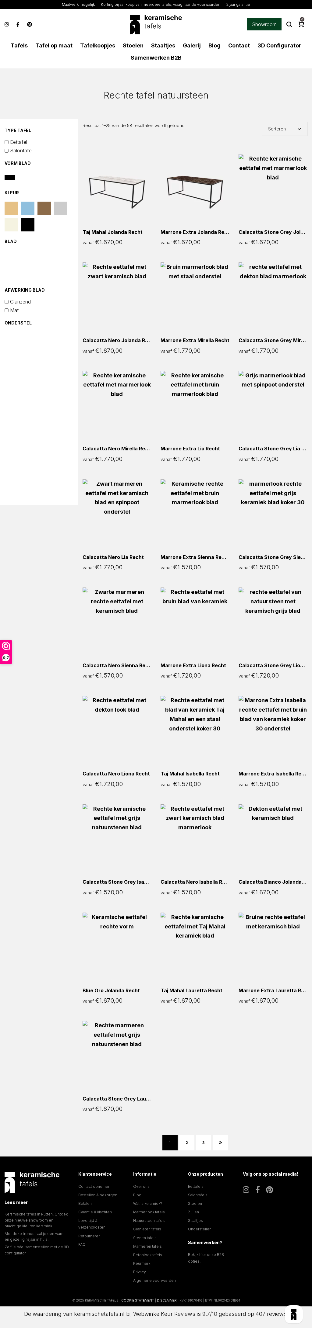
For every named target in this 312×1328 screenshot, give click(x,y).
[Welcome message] (294, 1314)
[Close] (294, 1199)
